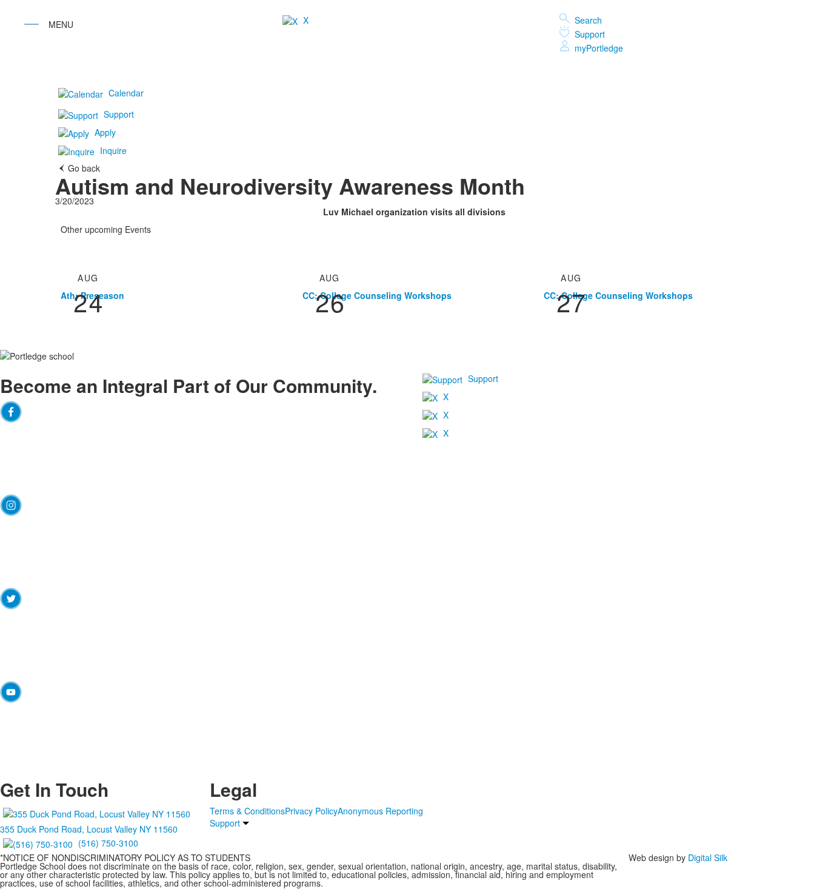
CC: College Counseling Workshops (377, 295)
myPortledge (599, 48)
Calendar (126, 93)
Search (588, 20)
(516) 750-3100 (108, 842)
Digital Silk (707, 857)
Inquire (113, 150)
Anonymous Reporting (380, 811)
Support (590, 34)
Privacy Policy (311, 811)
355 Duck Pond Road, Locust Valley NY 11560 (89, 829)
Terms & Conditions (247, 811)
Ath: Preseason (92, 295)
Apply (105, 132)
